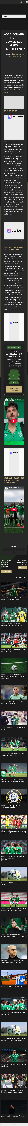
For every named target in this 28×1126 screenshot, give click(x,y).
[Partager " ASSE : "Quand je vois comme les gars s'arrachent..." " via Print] (14, 552)
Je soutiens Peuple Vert (14, 389)
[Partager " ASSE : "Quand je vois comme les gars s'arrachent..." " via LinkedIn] (20, 549)
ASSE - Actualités (16, 56)
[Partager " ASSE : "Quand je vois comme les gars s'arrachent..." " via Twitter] (7, 549)
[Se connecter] (20, 2)
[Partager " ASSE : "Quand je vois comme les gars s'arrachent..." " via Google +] (10, 549)
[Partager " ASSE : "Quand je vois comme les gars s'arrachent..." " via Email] (23, 549)
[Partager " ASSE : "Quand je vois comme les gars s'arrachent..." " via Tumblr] (14, 549)
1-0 (17, 80)
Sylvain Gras (14, 54)
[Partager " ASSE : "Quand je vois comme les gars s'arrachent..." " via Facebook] (4, 549)
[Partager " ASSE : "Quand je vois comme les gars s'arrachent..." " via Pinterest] (17, 549)
